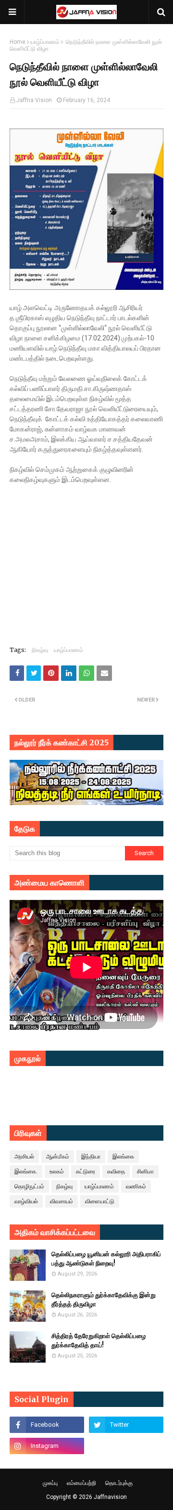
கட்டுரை (85, 1171)
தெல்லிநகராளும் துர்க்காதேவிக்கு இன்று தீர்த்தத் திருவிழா (103, 1300)
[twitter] (126, 1425)
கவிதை (116, 1171)
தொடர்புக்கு (119, 1483)
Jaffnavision (110, 1497)
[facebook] (47, 1425)
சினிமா (145, 1171)
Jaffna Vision (34, 100)
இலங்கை (123, 1156)
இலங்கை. (25, 1171)
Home (17, 42)
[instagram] (47, 1446)
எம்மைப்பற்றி (81, 1483)
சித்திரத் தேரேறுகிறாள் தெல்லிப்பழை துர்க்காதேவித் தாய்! (98, 1341)
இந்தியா (90, 1156)
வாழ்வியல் (26, 1201)
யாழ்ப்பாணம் (45, 42)
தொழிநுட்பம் (29, 1186)
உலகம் (56, 1171)
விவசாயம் (61, 1201)
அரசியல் (24, 1156)
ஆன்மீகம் (57, 1156)
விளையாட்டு (99, 1201)
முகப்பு (50, 1483)
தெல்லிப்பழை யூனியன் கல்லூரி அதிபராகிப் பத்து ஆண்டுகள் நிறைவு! (106, 1259)
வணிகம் (136, 1186)
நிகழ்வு (40, 649)
